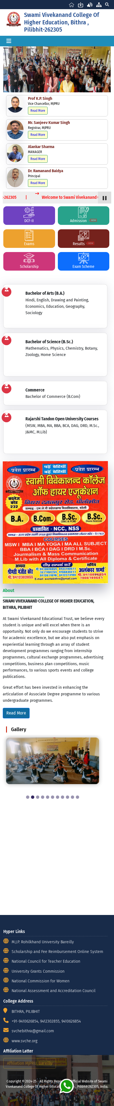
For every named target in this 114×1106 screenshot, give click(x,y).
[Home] (71, 4)
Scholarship (29, 266)
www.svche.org (24, 1040)
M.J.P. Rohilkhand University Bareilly (43, 941)
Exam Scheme (83, 266)
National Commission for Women (40, 980)
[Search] (107, 4)
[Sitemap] (99, 4)
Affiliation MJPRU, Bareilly (29, 1063)
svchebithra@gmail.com (33, 1030)
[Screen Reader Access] (90, 4)
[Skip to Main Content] (81, 4)
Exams (29, 243)
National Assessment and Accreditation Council (53, 990)
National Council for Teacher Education (46, 961)
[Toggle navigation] (9, 41)
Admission (78, 220)
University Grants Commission (38, 971)
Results (79, 243)
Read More (37, 111)
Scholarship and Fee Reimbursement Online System (57, 951)
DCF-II (29, 220)
